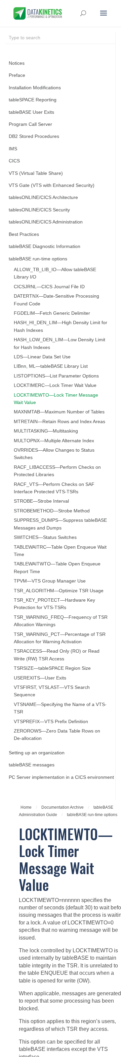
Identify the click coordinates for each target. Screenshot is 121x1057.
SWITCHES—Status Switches (45, 537)
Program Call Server (30, 124)
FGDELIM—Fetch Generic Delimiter (52, 313)
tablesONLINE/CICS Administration (46, 221)
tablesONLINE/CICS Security (39, 209)
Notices (17, 63)
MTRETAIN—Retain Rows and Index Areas (59, 421)
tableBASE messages (31, 764)
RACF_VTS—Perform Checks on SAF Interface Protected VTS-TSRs (54, 488)
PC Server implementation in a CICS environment (61, 777)
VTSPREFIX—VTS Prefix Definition (51, 721)
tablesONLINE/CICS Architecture (43, 197)
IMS (13, 148)
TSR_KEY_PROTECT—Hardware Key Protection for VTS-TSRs (54, 604)
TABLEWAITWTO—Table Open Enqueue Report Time (57, 567)
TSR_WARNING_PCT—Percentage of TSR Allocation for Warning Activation (60, 638)
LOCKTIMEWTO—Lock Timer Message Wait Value (56, 399)
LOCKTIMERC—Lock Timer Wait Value (55, 385)
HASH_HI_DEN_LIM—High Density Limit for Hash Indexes (60, 326)
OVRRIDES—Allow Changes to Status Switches (54, 454)
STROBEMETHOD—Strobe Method (52, 510)
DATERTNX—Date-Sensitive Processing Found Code (56, 300)
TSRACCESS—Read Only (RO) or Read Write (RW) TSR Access (56, 655)
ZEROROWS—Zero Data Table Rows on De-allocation (57, 734)
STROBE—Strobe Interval (41, 501)
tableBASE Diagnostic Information (44, 246)
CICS (14, 160)
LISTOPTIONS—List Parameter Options (56, 376)
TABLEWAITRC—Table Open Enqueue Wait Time (60, 551)
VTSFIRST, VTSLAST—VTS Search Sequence (52, 691)
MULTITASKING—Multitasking (46, 431)
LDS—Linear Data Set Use (42, 356)
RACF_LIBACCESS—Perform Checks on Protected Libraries (57, 471)
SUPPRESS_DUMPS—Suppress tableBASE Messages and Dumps (60, 524)
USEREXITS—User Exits (40, 678)
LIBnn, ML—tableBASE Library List (51, 366)
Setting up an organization (37, 752)
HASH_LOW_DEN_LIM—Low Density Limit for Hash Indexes (59, 343)
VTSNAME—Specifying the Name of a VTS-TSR (60, 708)
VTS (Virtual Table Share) (36, 173)
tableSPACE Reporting (32, 99)
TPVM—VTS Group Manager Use (50, 581)
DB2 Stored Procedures (34, 136)
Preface (17, 75)
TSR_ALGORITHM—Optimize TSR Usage (59, 590)
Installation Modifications (35, 87)
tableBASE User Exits (31, 112)
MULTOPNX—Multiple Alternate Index (54, 440)
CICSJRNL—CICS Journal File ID (49, 286)
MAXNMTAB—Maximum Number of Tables (59, 411)
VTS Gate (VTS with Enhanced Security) (51, 185)
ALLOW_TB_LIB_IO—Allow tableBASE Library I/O (55, 273)
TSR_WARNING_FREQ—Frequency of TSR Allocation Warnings (61, 621)
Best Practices (24, 234)
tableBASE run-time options (38, 258)
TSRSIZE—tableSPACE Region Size (52, 668)
